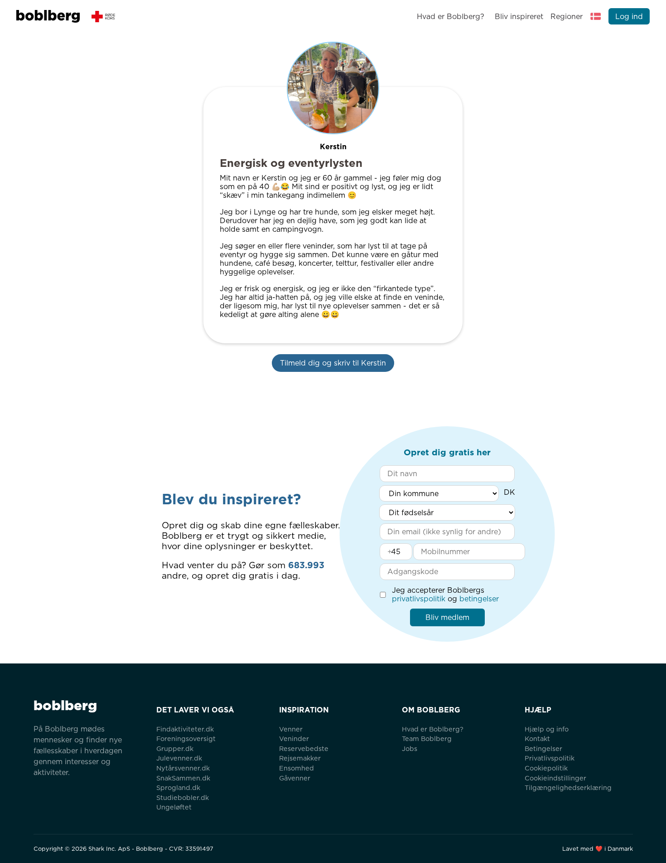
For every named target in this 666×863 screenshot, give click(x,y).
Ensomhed (296, 768)
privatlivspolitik (418, 599)
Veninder (294, 738)
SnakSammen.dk (183, 778)
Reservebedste (303, 748)
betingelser (479, 599)
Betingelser (543, 748)
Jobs (409, 748)
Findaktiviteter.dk (185, 729)
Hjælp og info (547, 729)
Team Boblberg (427, 738)
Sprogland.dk (178, 787)
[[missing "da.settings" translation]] (596, 16)
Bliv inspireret (519, 16)
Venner (291, 729)
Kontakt (537, 738)
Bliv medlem (447, 617)
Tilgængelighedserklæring (568, 787)
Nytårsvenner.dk (183, 768)
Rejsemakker (300, 758)
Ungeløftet (174, 807)
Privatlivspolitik (549, 758)
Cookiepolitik (546, 768)
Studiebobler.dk (182, 797)
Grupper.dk (174, 748)
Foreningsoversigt (186, 738)
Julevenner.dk (179, 758)
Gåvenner (294, 778)
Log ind (629, 16)
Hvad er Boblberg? (450, 16)
